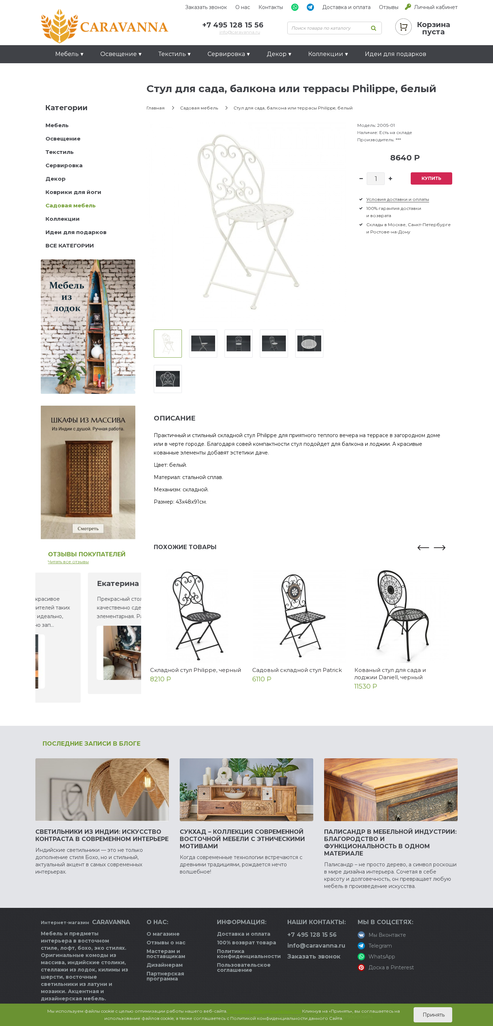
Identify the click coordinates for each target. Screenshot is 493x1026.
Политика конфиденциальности (249, 954)
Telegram (380, 946)
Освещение (62, 138)
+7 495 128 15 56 (232, 25)
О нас (242, 7)
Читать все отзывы (68, 561)
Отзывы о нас (166, 942)
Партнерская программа (165, 976)
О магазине (163, 933)
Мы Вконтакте (387, 935)
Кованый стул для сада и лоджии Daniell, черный (390, 674)
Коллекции (62, 218)
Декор (55, 178)
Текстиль (59, 151)
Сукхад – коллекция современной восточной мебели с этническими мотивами (242, 839)
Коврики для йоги (73, 192)
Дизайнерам (165, 964)
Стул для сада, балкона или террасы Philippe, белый (293, 108)
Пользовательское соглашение (244, 967)
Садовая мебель (70, 205)
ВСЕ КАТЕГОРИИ (69, 245)
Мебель (57, 125)
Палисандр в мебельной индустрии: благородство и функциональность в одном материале (390, 842)
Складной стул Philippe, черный (195, 670)
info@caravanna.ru (239, 32)
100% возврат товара (246, 942)
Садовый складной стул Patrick (297, 670)
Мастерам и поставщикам (166, 954)
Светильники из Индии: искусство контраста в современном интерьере (102, 835)
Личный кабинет (436, 7)
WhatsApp (381, 956)
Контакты (270, 7)
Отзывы (388, 7)
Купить (431, 178)
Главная (156, 108)
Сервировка (64, 165)
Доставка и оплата (346, 7)
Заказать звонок (206, 7)
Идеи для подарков (395, 54)
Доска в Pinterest (391, 967)
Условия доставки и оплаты (397, 199)
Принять (433, 1015)
